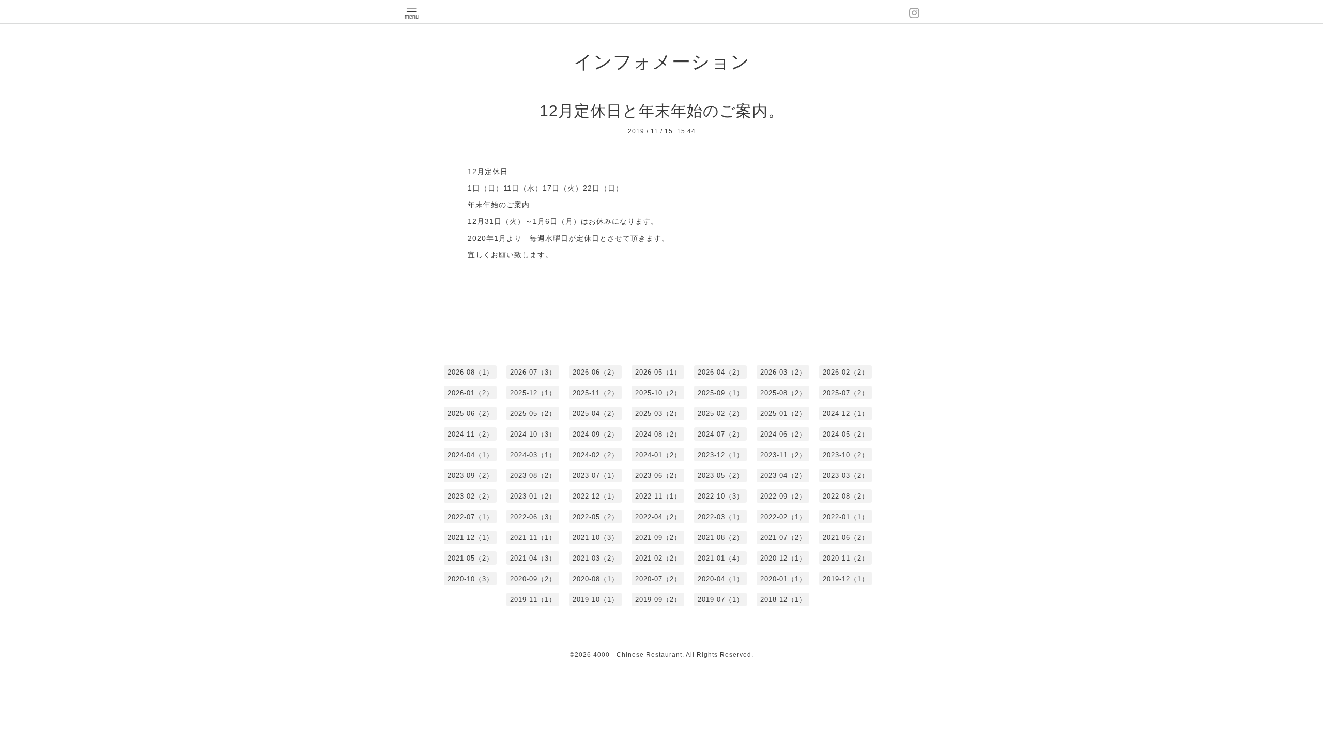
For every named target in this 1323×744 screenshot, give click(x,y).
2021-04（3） (533, 558)
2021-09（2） (658, 537)
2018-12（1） (783, 599)
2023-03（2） (846, 475)
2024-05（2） (846, 434)
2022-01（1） (846, 517)
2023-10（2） (846, 455)
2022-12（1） (596, 496)
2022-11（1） (658, 496)
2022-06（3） (533, 517)
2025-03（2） (658, 413)
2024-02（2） (596, 455)
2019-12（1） (846, 579)
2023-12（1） (721, 455)
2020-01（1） (783, 579)
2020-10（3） (471, 579)
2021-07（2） (783, 537)
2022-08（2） (846, 496)
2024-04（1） (471, 455)
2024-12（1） (846, 413)
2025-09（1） (721, 393)
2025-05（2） (533, 413)
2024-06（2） (783, 434)
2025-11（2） (596, 393)
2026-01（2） (471, 393)
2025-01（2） (783, 413)
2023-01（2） (533, 496)
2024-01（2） (658, 455)
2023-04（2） (783, 475)
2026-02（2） (846, 372)
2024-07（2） (721, 434)
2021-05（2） (471, 558)
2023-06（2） (658, 475)
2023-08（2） (533, 475)
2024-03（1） (533, 455)
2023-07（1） (596, 475)
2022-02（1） (783, 517)
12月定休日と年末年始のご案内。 (662, 110)
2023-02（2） (471, 496)
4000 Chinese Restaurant (637, 654)
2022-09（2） (783, 496)
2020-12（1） (783, 558)
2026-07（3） (533, 372)
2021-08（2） (721, 537)
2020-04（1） (721, 579)
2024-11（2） (471, 434)
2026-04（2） (721, 372)
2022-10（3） (721, 496)
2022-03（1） (721, 517)
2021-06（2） (846, 537)
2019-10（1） (596, 599)
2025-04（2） (596, 413)
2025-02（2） (721, 413)
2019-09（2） (658, 599)
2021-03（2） (596, 558)
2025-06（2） (471, 413)
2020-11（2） (846, 558)
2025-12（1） (533, 393)
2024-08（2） (658, 434)
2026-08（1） (471, 372)
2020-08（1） (596, 579)
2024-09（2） (596, 434)
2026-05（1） (658, 372)
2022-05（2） (596, 517)
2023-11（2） (783, 455)
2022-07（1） (471, 517)
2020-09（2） (533, 579)
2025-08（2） (783, 393)
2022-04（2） (658, 517)
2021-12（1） (471, 537)
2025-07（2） (846, 393)
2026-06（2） (596, 372)
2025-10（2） (658, 393)
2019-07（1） (721, 599)
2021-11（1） (533, 537)
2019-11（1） (533, 599)
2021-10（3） (596, 537)
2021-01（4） (721, 558)
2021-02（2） (658, 558)
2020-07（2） (658, 579)
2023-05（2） (721, 475)
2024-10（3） (533, 434)
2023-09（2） (471, 475)
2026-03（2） (783, 372)
